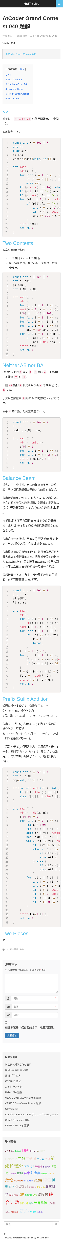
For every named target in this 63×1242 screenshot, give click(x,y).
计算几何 (40, 1203)
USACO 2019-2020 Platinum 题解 (23, 1097)
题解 (25, 36)
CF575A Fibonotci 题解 (17, 1120)
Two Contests (18, 243)
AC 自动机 (10, 1151)
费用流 (33, 1212)
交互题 (40, 1159)
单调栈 (38, 1166)
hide (22, 69)
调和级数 (15, 1212)
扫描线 (44, 1173)
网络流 (24, 1203)
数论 (9, 1180)
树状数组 (21, 1187)
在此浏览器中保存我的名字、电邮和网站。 (30, 1027)
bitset (18, 1151)
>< (6, 112)
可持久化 (12, 1173)
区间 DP (29, 1166)
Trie (37, 1151)
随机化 (39, 1212)
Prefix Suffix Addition (26, 699)
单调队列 (46, 1167)
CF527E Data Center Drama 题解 (23, 1103)
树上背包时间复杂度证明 (18, 1064)
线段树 (43, 1194)
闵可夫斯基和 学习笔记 (17, 1070)
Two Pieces (15, 933)
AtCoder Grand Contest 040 (21, 54)
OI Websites (11, 1109)
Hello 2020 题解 (13, 1092)
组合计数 (14, 949)
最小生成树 (28, 1181)
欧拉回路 (13, 1195)
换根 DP (51, 1173)
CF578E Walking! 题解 (17, 1125)
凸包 (47, 1159)
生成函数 (28, 1195)
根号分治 (41, 1187)
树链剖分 (32, 1187)
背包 (31, 1203)
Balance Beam (19, 478)
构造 (47, 1179)
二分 (21, 1159)
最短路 (37, 1180)
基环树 (20, 1173)
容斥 (27, 1173)
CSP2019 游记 (13, 1081)
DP (7, 949)
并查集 (36, 1173)
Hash (32, 1151)
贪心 (22, 949)
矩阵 (35, 1195)
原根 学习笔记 (12, 1075)
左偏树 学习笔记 (13, 1086)
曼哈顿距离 (18, 1181)
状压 (21, 1194)
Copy (56, 141)
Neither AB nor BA (23, 365)
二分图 (31, 1159)
